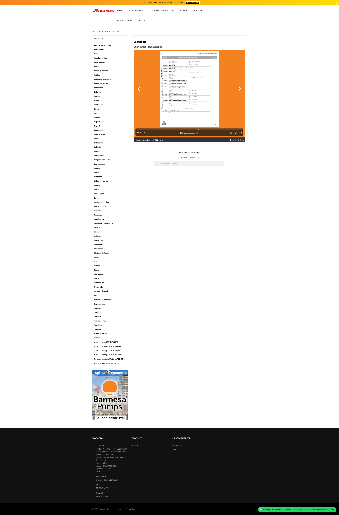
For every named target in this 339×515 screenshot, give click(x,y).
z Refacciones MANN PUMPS (106, 342)
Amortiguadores (101, 70)
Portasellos (99, 282)
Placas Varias (99, 274)
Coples (97, 168)
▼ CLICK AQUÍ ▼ (193, 2)
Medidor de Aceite (101, 253)
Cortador (98, 176)
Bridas (96, 113)
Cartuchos (98, 130)
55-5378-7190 (102, 488)
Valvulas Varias (100, 333)
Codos (96, 138)
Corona (97, 172)
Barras (97, 96)
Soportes (98, 308)
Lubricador (98, 236)
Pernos (97, 265)
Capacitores (99, 121)
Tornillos (98, 325)
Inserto (97, 227)
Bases (96, 100)
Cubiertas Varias (101, 180)
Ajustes (97, 66)
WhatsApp (176, 445)
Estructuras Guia (101, 206)
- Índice (135, 445)
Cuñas (96, 189)
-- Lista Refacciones (102, 45)
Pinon (96, 269)
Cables (97, 117)
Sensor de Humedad (102, 299)
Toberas (97, 316)
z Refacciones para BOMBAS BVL (107, 346)
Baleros (97, 91)
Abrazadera (99, 49)
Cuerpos (97, 185)
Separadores (99, 303)
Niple (96, 261)
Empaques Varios (101, 202)
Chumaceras (99, 134)
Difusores (98, 197)
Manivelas (98, 244)
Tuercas (97, 329)
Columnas (98, 151)
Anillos (97, 75)
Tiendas (175, 449)
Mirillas (97, 257)
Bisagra (97, 108)
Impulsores (99, 219)
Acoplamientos (100, 58)
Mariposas (98, 248)
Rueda (97, 295)
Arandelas (98, 87)
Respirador (99, 286)
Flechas (97, 210)
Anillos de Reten (101, 83)
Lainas (97, 231)
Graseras (98, 214)
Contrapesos (99, 164)
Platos (97, 278)
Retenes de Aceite (102, 291)
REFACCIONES (100, 38)
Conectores (99, 155)
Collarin (97, 147)
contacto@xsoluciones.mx (107, 479)
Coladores (98, 142)
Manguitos (98, 240)
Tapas (96, 312)
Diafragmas (99, 193)
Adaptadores (99, 62)
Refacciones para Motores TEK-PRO (109, 359)
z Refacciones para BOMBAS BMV (108, 354)
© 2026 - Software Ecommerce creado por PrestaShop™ (114, 509)
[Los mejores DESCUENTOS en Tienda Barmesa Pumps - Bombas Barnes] (110, 394)
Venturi (97, 337)
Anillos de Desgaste (102, 79)
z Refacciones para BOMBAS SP (107, 350)
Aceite (96, 53)
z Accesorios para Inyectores (106, 363)
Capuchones (99, 125)
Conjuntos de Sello (102, 159)
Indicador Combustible (103, 223)
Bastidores (98, 104)
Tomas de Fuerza (101, 320)
